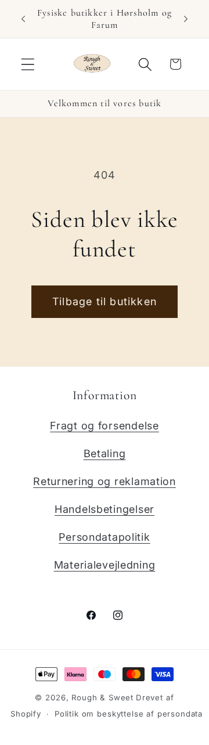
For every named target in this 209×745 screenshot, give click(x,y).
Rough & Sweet (102, 697)
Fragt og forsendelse (104, 425)
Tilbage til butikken (104, 301)
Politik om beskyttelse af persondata (129, 713)
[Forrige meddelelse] (23, 19)
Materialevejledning (105, 565)
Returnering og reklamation (104, 481)
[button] (28, 64)
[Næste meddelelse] (186, 19)
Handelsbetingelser (104, 509)
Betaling (105, 453)
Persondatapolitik (104, 537)
